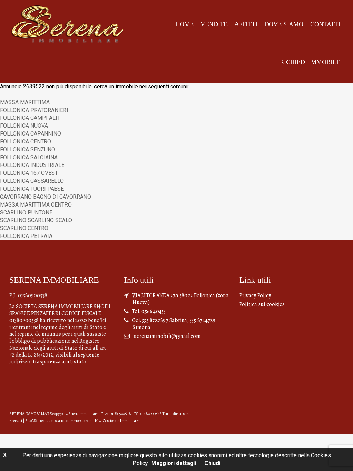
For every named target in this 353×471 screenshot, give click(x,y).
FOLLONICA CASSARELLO (32, 181)
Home (184, 24)
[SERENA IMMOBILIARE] (67, 23)
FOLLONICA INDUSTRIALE (32, 165)
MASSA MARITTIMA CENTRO (36, 204)
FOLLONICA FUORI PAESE (32, 189)
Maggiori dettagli (173, 463)
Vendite (214, 24)
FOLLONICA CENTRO (25, 141)
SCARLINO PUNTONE (26, 212)
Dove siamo (283, 24)
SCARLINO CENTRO (24, 228)
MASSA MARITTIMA (25, 102)
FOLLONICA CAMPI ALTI (30, 117)
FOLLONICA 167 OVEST (29, 173)
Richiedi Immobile (310, 62)
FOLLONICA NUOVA (24, 125)
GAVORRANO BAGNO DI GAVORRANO (45, 196)
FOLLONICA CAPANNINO (30, 133)
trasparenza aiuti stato (60, 361)
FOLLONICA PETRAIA (26, 236)
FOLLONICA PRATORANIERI (34, 110)
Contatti (325, 24)
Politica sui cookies (262, 304)
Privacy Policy (255, 295)
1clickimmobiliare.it (76, 420)
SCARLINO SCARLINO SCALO (36, 220)
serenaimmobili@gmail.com (167, 336)
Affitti (246, 24)
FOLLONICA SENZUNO (27, 149)
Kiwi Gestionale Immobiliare (117, 420)
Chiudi (212, 463)
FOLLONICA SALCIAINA (29, 157)
